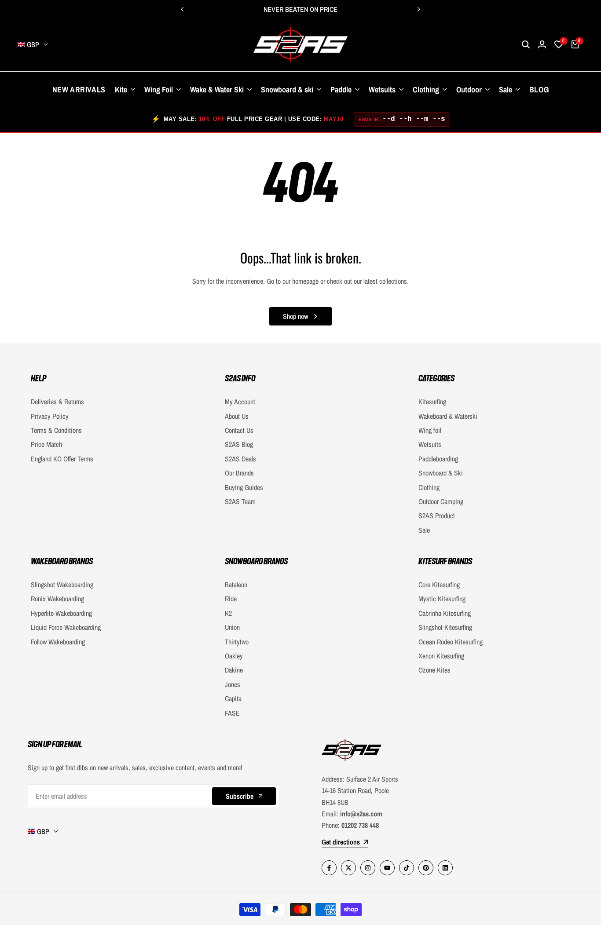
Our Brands (239, 473)
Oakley (234, 656)
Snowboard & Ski (440, 473)
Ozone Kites (434, 670)
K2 (228, 613)
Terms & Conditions (56, 430)
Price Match (46, 444)
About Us (237, 416)
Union (232, 627)
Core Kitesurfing (439, 584)
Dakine (234, 670)
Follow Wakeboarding (58, 642)
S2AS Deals (240, 459)
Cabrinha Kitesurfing (444, 613)
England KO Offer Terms (62, 459)
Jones (232, 684)
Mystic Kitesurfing (441, 598)
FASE (232, 713)
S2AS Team (240, 501)
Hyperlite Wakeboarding (61, 613)
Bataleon (236, 584)
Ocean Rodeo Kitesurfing (450, 642)
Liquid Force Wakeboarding (66, 627)
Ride (231, 598)
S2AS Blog (239, 444)
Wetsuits (429, 444)
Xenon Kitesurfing (441, 656)
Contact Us (239, 430)
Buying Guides (244, 487)
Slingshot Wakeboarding (62, 584)
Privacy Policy (50, 416)
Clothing (429, 487)
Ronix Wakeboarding (57, 598)
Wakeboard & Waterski (447, 416)
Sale (424, 530)
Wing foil (429, 430)
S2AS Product (436, 515)
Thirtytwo (237, 642)
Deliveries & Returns (57, 401)
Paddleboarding (438, 459)
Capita (233, 698)
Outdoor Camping (440, 501)
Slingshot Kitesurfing (445, 627)
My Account (240, 401)
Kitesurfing (432, 401)
